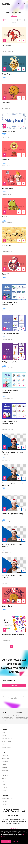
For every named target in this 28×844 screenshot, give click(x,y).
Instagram (4, 784)
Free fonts (4, 801)
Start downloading (7, 738)
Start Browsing (14, 828)
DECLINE (16, 841)
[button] (24, 4)
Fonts (4, 134)
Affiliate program (6, 747)
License (4, 764)
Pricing (4, 744)
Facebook (4, 787)
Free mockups (5, 804)
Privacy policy (5, 755)
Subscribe (14, 685)
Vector (4, 77)
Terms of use (5, 758)
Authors (4, 735)
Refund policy (5, 761)
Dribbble (4, 778)
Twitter (4, 781)
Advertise (4, 767)
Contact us (5, 770)
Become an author (6, 741)
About (3, 732)
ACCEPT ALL (6, 841)
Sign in (20, 3)
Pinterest (4, 790)
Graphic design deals (7, 798)
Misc (4, 457)
